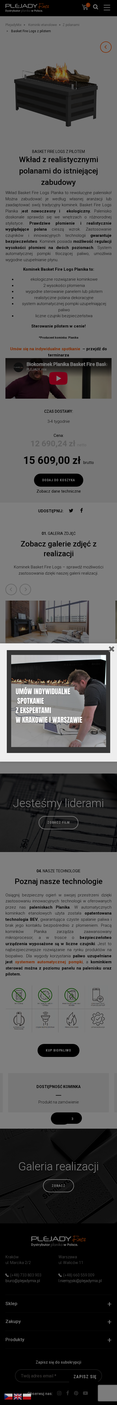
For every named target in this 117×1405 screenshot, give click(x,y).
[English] (18, 1396)
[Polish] (27, 1396)
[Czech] (8, 1396)
